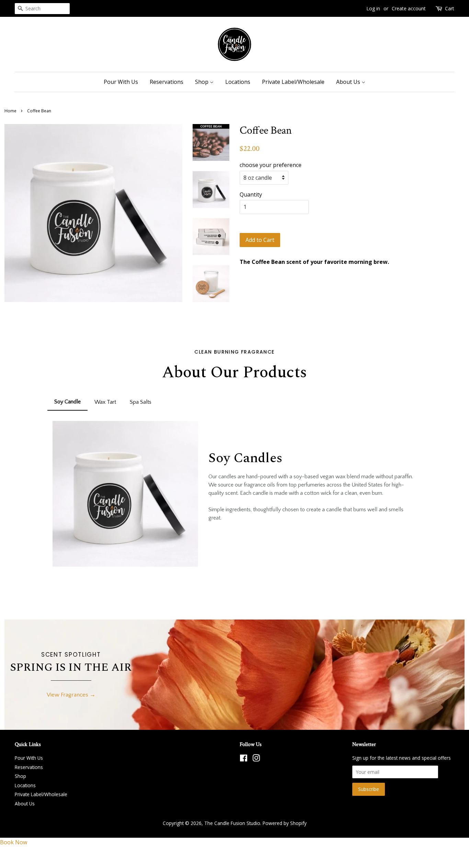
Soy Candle (67, 402)
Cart (449, 8)
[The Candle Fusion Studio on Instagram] (256, 759)
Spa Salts (140, 402)
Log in (373, 8)
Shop (202, 82)
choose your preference (270, 165)
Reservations (166, 82)
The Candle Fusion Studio (232, 823)
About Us (349, 82)
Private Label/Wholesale (293, 82)
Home (10, 111)
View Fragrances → (71, 695)
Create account (409, 8)
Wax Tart (105, 402)
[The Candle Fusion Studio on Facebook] (244, 759)
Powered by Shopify (285, 823)
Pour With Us (121, 82)
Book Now (13, 842)
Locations (237, 82)
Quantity (251, 194)
